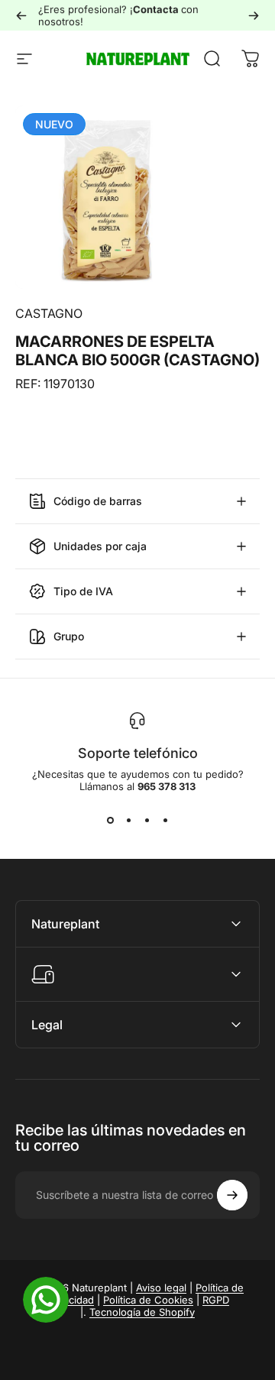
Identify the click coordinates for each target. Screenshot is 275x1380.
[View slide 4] (165, 820)
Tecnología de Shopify (142, 1312)
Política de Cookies (148, 1300)
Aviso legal (161, 1287)
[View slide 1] (110, 820)
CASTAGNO (48, 313)
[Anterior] (21, 15)
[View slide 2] (128, 820)
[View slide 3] (147, 820)
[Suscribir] (232, 1195)
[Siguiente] (253, 15)
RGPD (215, 1300)
